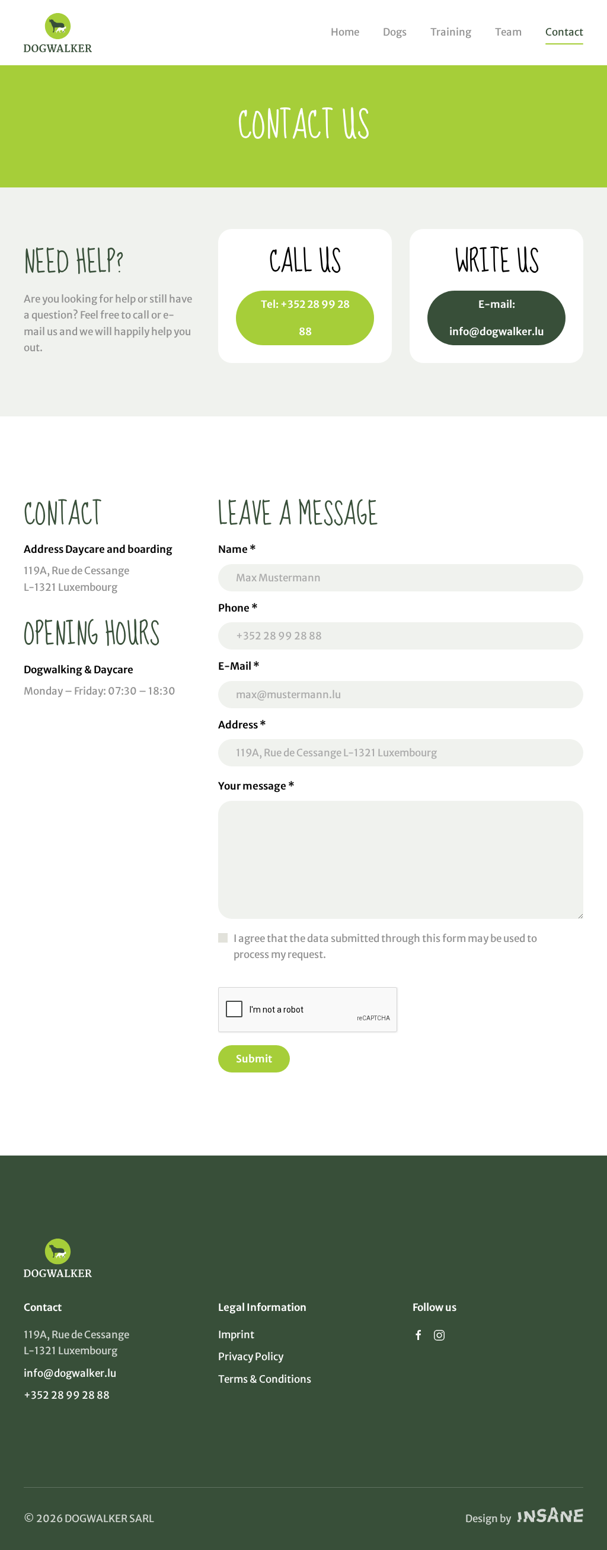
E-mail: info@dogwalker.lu (496, 318)
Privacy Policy (250, 1356)
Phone (238, 608)
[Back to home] (58, 32)
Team (508, 32)
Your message (256, 785)
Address (242, 724)
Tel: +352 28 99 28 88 (305, 318)
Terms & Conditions (264, 1379)
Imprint (236, 1334)
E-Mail (239, 666)
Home (345, 32)
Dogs (395, 32)
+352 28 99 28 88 (67, 1395)
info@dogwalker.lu (70, 1373)
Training (450, 32)
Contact (564, 32)
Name (237, 549)
